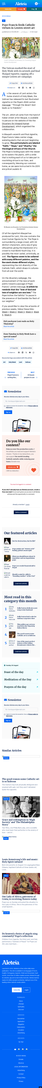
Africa (6, 876)
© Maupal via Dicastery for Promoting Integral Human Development (21, 228)
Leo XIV (6, 913)
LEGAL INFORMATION (21, 1067)
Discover (21, 1009)
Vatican (27, 362)
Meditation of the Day (17, 679)
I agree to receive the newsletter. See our (22, 406)
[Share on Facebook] (19, 88)
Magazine (21, 1024)
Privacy (21, 1081)
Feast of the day (13, 672)
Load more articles (21, 583)
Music (6, 838)
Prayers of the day (15, 687)
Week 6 (7, 315)
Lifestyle (21, 1004)
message (6, 105)
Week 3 (21, 312)
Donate (20, 9)
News (21, 1001)
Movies (6, 799)
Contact (21, 1074)
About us (21, 1063)
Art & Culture (6, 16)
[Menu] (7, 4)
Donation (21, 1030)
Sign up (8, 412)
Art (4, 362)
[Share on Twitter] (26, 88)
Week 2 (13, 312)
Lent (20, 362)
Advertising (21, 1033)
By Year (21, 1042)
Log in (27, 504)
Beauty (6, 758)
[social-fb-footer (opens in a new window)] (19, 1049)
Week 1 (5, 312)
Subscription (21, 1027)
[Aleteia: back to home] (21, 4)
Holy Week (12, 362)
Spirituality (21, 1007)
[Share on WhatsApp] (34, 88)
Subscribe (8, 9)
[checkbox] (4, 406)
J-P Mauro (24, 32)
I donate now (12, 467)
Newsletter (21, 1019)
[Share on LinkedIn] (23, 88)
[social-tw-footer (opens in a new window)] (23, 1049)
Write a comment (21, 512)
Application (21, 1021)
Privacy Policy (21, 1078)
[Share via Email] (30, 88)
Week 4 (29, 312)
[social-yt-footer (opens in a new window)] (15, 1049)
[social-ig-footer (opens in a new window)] (27, 1049)
